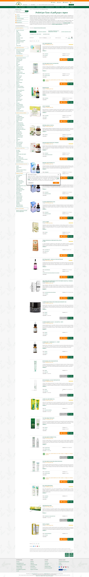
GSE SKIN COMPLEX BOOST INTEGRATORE (51, 63)
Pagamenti (32, 563)
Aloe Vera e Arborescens (20, 30)
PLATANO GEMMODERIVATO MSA (49, 201)
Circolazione (18, 78)
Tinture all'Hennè (18, 144)
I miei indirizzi (47, 563)
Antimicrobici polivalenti (20, 181)
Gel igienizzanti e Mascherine (20, 129)
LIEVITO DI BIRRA (46, 221)
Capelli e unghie (18, 77)
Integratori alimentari (42, 31)
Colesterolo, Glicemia (19, 79)
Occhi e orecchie (18, 96)
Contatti (60, 563)
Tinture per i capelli (19, 143)
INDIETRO (67, 555)
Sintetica (69, 38)
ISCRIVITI (26, 11)
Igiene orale (18, 130)
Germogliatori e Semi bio (20, 51)
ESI (45, 408)
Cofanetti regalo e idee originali (21, 154)
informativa (26, 12)
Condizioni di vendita (33, 564)
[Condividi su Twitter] (35, 546)
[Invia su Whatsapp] (39, 546)
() (72, 2)
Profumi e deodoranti (19, 135)
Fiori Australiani (18, 35)
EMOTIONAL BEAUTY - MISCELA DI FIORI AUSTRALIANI (53, 259)
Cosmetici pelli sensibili (19, 124)
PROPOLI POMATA (46, 524)
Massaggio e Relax (19, 133)
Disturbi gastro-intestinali (20, 189)
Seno (17, 101)
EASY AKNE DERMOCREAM (48, 485)
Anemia (17, 179)
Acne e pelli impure (19, 60)
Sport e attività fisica (19, 104)
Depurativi (17, 81)
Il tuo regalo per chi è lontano (20, 569)
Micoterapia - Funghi (19, 95)
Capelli (17, 121)
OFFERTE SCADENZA (20, 18)
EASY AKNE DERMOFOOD (47, 43)
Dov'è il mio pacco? (33, 567)
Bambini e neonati (19, 120)
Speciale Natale (18, 160)
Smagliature (18, 139)
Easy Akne (46, 55)
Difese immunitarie (19, 82)
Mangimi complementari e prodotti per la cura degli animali (21, 211)
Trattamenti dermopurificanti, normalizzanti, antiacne (53, 31)
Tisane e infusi (47, 251)
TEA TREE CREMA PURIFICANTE (48, 418)
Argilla (17, 31)
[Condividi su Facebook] (33, 546)
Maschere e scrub (46, 34)
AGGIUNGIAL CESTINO (64, 59)
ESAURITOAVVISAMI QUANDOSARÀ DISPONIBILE (64, 318)
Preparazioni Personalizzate (20, 40)
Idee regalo (18, 150)
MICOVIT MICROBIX (46, 106)
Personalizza (31, 182)
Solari (17, 140)
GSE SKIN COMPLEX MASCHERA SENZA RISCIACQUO (52, 461)
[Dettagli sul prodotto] (35, 54)
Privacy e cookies (19, 566)
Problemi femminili (19, 197)
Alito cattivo (18, 64)
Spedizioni (32, 561)
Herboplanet (46, 172)
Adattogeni (18, 61)
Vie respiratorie (18, 108)
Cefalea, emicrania (19, 183)
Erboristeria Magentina (48, 533)
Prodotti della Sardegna (20, 41)
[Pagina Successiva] (38, 41)
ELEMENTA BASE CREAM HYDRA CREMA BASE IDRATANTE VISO (54, 301)
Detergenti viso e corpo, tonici (35, 34)
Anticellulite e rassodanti (20, 69)
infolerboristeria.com (47, 573)
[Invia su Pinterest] (37, 546)
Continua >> (44, 50)
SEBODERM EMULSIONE (47, 505)
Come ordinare (32, 566)
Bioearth (46, 312)
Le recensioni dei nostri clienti (21, 564)
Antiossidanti (18, 70)
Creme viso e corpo (19, 126)
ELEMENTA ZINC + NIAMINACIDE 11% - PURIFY (51, 342)
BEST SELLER (19, 20)
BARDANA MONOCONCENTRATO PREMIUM (51, 142)
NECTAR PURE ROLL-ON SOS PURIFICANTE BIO (51, 380)
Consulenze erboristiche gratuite (64, 561)
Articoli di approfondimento (57, 24)
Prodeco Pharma (47, 447)
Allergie (17, 65)
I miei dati (46, 561)
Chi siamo (17, 561)
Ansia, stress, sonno (19, 68)
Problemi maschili (19, 198)
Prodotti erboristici (36, 9)
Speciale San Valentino (19, 161)
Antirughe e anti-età (19, 72)
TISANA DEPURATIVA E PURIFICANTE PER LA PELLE (52, 240)
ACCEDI (60, 2)
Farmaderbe (46, 115)
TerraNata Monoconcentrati (48, 154)
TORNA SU (71, 555)
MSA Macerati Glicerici (48, 193)
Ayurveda (17, 32)
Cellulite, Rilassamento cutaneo (21, 185)
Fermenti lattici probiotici (20, 87)
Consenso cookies (19, 567)
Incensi (17, 155)
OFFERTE (18, 16)
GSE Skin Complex (47, 75)
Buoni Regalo (18, 151)
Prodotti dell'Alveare (19, 53)
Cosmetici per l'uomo (19, 122)
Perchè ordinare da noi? (20, 563)
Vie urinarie (18, 109)
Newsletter (60, 564)
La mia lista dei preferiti (48, 567)
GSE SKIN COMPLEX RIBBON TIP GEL (49, 437)
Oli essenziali (18, 39)
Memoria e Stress (19, 91)
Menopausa (18, 92)
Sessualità (17, 103)
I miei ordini (46, 564)
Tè (16, 44)
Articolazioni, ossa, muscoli (20, 73)
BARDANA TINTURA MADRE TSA (49, 162)
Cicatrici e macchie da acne (66, 31)
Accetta (56, 182)
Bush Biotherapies (47, 269)
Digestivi (17, 83)
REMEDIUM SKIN (46, 87)
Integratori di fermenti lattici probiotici (40, 27)
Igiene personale (18, 131)
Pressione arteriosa (19, 99)
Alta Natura (46, 98)
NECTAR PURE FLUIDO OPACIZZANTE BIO (50, 361)
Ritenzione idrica (18, 100)
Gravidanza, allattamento (20, 90)
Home (31, 9)
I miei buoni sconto (48, 566)
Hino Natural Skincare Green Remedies (50, 292)
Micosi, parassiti (18, 193)
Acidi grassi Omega (19, 59)
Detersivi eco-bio (18, 167)
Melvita (46, 370)
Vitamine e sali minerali (19, 110)
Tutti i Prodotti (33, 31)
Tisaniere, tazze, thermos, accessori (21, 159)
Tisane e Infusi (18, 45)
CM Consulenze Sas (34, 573)
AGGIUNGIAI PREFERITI (71, 59)
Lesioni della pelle (19, 190)
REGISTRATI (66, 2)
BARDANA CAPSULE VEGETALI (48, 125)
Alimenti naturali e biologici (20, 49)
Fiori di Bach (18, 36)
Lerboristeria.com (47, 249)
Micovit (46, 117)
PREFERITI (53, 2)
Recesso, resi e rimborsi (34, 569)
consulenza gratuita (66, 22)
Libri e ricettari (18, 52)
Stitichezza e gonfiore (19, 105)
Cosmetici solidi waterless (20, 125)
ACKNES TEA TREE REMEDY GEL (49, 399)
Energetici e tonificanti (19, 86)
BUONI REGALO (19, 22)
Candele (17, 152)
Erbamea (46, 134)
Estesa (72, 38)
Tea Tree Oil (18, 43)
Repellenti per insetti (19, 171)
